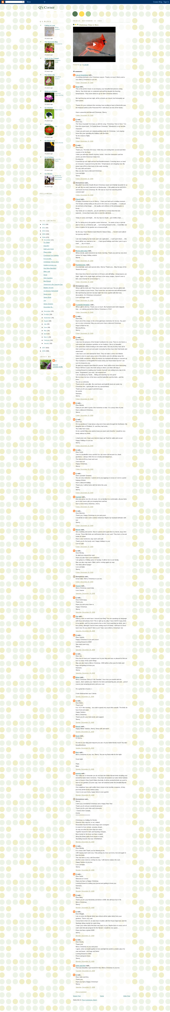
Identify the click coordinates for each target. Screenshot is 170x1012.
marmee (78, 497)
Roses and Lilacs (82, 251)
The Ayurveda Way (51, 42)
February (47, 340)
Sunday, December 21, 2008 (85, 696)
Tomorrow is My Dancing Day (53, 284)
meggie (78, 773)
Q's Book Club (50, 141)
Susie (78, 736)
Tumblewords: (81, 265)
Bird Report (47, 281)
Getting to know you (50, 265)
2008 (44, 237)
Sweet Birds (47, 297)
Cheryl (78, 199)
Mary (77, 752)
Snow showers (48, 304)
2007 (44, 347)
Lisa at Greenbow (82, 75)
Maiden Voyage (48, 287)
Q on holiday (49, 157)
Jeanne (78, 586)
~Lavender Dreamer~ (83, 305)
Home (102, 996)
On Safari (47, 242)
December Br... (48, 307)
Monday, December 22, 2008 (85, 795)
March (46, 337)
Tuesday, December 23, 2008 (85, 971)
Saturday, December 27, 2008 (85, 987)
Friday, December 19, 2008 (84, 82)
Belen (78, 677)
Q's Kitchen (49, 108)
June (45, 327)
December (47, 240)
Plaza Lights (47, 252)
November (47, 311)
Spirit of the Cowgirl (52, 58)
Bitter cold (47, 271)
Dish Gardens (48, 278)
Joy (45, 300)
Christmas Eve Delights (51, 255)
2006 (44, 351)
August (46, 321)
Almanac (48, 124)
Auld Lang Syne (49, 249)
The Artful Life (50, 75)
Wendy (78, 529)
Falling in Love (50, 25)
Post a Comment (81, 992)
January (47, 343)
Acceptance (58, 44)
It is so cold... (48, 258)
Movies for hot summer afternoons (58, 177)
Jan (77, 616)
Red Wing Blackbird (50, 268)
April (45, 334)
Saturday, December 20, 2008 (85, 593)
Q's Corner (46, 7)
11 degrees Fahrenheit (51, 291)
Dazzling (46, 246)
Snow (45, 275)
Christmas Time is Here (51, 262)
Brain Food (58, 109)
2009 (44, 234)
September (47, 318)
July (56, 126)
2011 (44, 228)
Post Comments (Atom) (89, 1000)
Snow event (47, 294)
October (47, 314)
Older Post (126, 996)
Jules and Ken (81, 965)
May (45, 330)
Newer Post (77, 996)
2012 (44, 224)
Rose (77, 86)
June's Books (59, 142)
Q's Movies (48, 174)
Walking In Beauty (51, 91)
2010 (44, 231)
